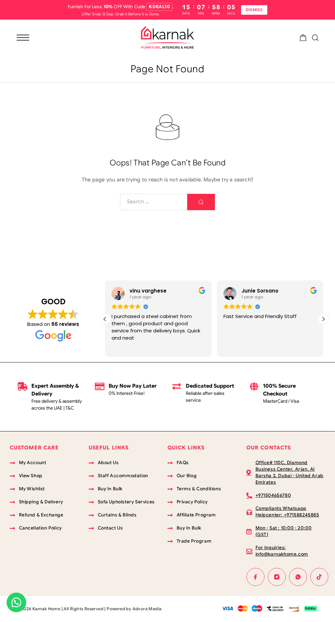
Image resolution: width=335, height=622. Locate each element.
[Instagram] (277, 577)
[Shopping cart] (303, 39)
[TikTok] (319, 577)
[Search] (315, 37)
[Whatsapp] (298, 577)
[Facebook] (255, 577)
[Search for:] (153, 202)
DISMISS (254, 9)
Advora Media (147, 609)
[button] (323, 319)
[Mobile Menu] (23, 37)
